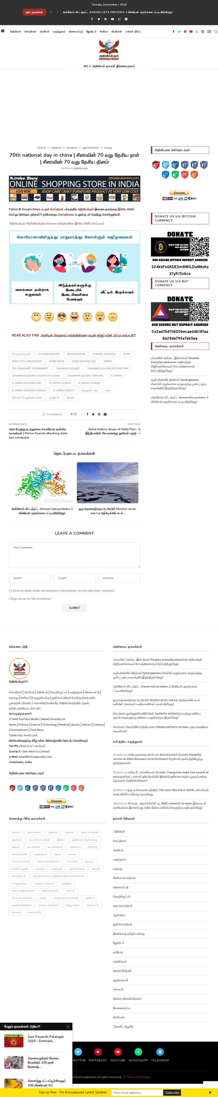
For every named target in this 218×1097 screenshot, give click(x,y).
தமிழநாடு (40, 873)
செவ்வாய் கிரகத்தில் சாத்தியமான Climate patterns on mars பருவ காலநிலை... (107, 511)
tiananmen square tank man (85, 375)
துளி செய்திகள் (91, 147)
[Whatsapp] (119, 19)
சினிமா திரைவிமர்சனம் (48, 865)
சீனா (107, 390)
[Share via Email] (105, 414)
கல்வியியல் (75, 851)
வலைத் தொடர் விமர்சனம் (66, 902)
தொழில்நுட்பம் (19, 880)
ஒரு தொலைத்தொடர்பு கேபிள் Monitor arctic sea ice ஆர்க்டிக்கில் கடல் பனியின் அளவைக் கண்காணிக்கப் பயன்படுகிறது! (138, 12)
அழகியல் (69, 836)
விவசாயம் (16, 916)
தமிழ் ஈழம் (57, 873)
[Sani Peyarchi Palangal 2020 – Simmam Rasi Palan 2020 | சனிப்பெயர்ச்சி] (13, 1041)
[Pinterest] (105, 19)
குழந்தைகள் (41, 858)
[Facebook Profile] (203, 165)
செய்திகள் (30, 31)
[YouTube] (156, 165)
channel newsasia (104, 354)
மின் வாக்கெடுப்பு (50, 894)
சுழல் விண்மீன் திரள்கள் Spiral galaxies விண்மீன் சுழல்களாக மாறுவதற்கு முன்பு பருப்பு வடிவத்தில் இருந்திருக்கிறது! (179, 384)
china (126, 354)
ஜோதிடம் (91, 31)
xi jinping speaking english (29, 390)
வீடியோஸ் (117, 31)
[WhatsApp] (175, 175)
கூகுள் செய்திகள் (52, 209)
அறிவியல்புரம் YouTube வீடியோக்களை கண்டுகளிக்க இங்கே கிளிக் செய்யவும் (56, 224)
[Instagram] (175, 165)
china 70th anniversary (27, 361)
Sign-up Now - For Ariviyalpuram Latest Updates (73, 1093)
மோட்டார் (70, 894)
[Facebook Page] (184, 165)
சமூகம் (57, 858)
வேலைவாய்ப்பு (35, 916)
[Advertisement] (109, 114)
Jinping (107, 361)
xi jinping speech (64, 390)
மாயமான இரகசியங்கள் (23, 894)
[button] (146, 31)
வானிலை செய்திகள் (49, 909)
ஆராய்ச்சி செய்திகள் (39, 844)
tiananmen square (68, 368)
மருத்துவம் (59, 31)
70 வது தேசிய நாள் (21, 354)
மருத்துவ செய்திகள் (44, 887)
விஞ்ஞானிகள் (73, 909)
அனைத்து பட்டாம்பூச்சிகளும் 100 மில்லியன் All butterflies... (47, 1085)
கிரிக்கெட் (93, 851)
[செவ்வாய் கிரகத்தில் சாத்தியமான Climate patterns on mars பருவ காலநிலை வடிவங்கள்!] (107, 482)
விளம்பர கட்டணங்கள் (32, 750)
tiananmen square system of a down (36, 375)
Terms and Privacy (138, 1081)
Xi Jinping (116, 375)
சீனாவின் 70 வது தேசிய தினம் (27, 397)
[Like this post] (78, 414)
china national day (84, 361)
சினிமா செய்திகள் (21, 865)
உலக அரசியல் (33, 851)
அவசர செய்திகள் (89, 836)
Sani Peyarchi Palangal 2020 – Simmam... (46, 1039)
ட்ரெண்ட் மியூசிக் (20, 873)
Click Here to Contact (35, 756)
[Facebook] (91, 19)
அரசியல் (45, 31)
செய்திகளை (66, 215)
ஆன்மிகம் (17, 844)
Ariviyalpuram (76, 354)
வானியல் (90, 902)
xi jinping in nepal (89, 383)
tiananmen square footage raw (107, 368)
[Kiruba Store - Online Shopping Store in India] (74, 178)
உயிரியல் (16, 851)
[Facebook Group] (194, 165)
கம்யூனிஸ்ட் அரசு (90, 390)
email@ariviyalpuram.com (35, 761)
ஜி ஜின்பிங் (54, 397)
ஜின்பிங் (71, 397)
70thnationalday (49, 354)
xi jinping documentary (27, 383)
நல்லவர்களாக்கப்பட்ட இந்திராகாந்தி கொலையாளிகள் (59, 880)
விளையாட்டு (76, 31)
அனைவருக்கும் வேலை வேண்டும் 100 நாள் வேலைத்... (43, 1062)
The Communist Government (30, 368)
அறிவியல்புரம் (81, 168)
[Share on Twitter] (93, 414)
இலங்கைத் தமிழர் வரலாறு (85, 844)
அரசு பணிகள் (34, 836)
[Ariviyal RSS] (194, 175)
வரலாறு (108, 147)
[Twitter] (98, 19)
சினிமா (104, 31)
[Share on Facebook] (87, 414)
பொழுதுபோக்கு (19, 887)
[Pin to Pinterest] (99, 414)
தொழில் (96, 873)
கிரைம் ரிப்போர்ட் (20, 858)
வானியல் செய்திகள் (22, 909)
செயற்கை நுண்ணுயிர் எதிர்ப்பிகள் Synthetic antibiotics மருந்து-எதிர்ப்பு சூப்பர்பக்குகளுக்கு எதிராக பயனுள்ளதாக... (42, 513)
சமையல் (72, 858)
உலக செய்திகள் (55, 851)
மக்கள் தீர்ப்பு (133, 31)
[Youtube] (112, 19)
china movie (57, 361)
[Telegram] (126, 19)
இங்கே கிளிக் (126, 209)
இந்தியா (61, 844)
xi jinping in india (60, 383)
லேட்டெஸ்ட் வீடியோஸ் (22, 902)
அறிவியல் (15, 31)
